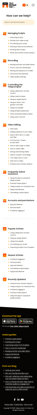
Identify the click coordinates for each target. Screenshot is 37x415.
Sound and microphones (19, 74)
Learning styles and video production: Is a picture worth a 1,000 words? (19, 388)
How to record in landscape (20, 68)
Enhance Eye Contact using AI (21, 164)
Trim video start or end (18, 158)
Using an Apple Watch (18, 99)
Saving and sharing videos (19, 152)
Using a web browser (18, 96)
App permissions (16, 204)
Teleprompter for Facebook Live (22, 186)
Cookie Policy (18, 404)
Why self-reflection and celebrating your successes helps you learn (18, 377)
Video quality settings (18, 77)
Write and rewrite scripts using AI (22, 53)
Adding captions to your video (21, 132)
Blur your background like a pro (17, 373)
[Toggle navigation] (33, 5)
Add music (14, 129)
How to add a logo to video (20, 146)
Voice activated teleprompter (21, 114)
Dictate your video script (19, 40)
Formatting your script (18, 43)
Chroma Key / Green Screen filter (18, 141)
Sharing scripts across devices (21, 46)
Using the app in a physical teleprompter (20, 179)
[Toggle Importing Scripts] (8, 37)
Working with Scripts (17, 50)
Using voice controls (17, 117)
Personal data (15, 207)
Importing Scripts (16, 37)
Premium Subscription (18, 183)
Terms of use (28, 404)
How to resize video (17, 149)
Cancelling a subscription (19, 192)
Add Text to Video (16, 161)
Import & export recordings (20, 155)
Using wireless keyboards (19, 111)
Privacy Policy (9, 404)
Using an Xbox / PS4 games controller (17, 103)
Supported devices (17, 189)
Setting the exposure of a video (21, 71)
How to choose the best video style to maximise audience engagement (19, 383)
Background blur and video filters (22, 64)
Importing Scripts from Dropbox (22, 247)
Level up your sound (12, 370)
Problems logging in (17, 211)
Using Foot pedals (16, 108)
